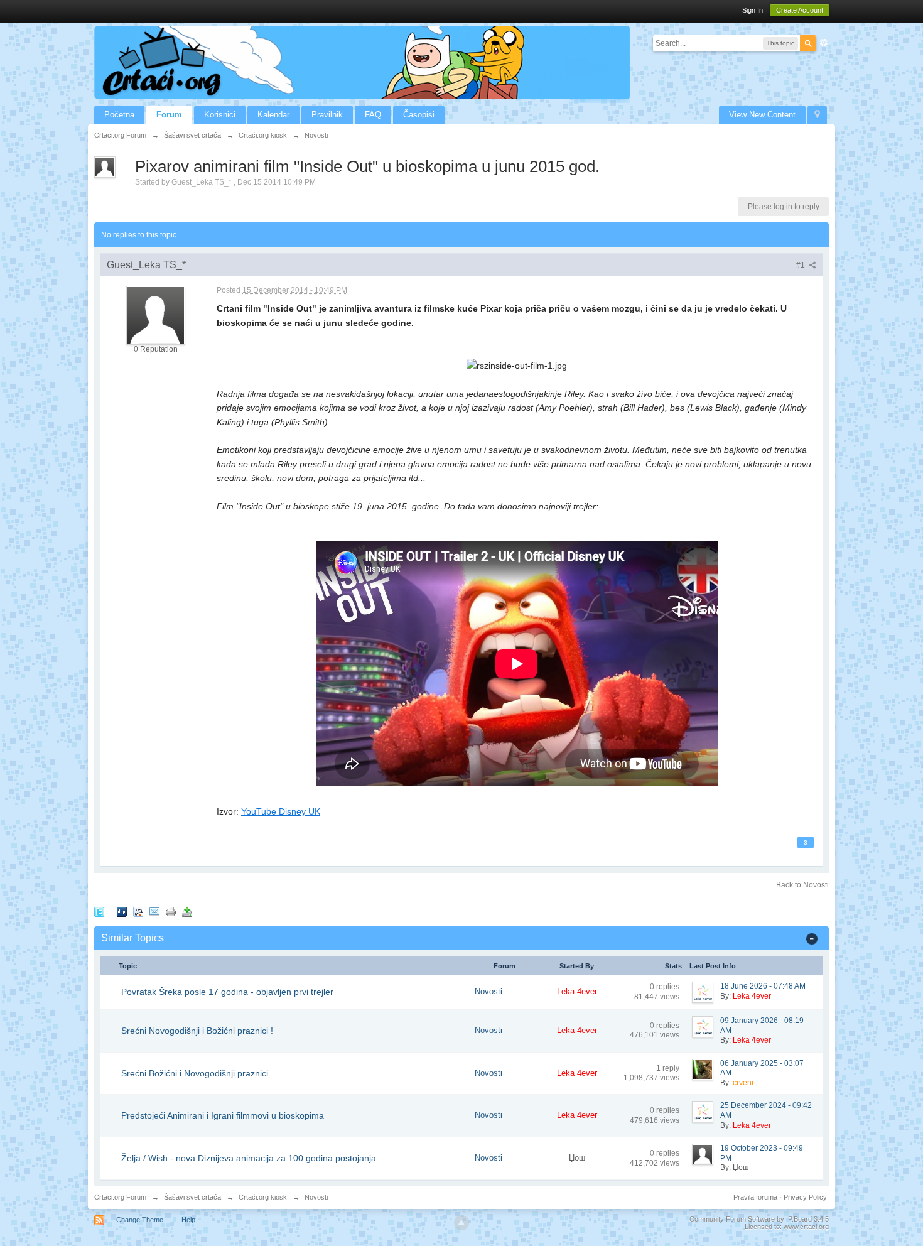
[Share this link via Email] (154, 911)
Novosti (488, 991)
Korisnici (219, 114)
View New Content (762, 114)
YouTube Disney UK (280, 811)
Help (188, 1219)
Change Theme (139, 1219)
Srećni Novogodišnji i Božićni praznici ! (197, 1031)
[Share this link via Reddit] (138, 911)
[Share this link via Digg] (122, 911)
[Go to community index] (362, 62)
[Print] (171, 911)
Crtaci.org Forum (120, 1197)
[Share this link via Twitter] (99, 911)
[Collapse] (812, 938)
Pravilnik (327, 114)
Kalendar (273, 114)
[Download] (187, 911)
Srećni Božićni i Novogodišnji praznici (194, 1073)
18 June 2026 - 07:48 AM (763, 986)
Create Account (799, 10)
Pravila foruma (755, 1197)
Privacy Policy (805, 1197)
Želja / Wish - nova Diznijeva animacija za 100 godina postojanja (248, 1158)
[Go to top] (461, 1222)
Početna (119, 114)
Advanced (824, 43)
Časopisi (419, 114)
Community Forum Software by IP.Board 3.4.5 (759, 1219)
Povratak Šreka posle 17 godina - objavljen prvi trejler (227, 992)
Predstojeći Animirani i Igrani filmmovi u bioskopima (222, 1115)
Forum (169, 114)
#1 (801, 265)
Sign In (752, 10)
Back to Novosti (802, 884)
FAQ (373, 114)
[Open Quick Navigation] (817, 115)
